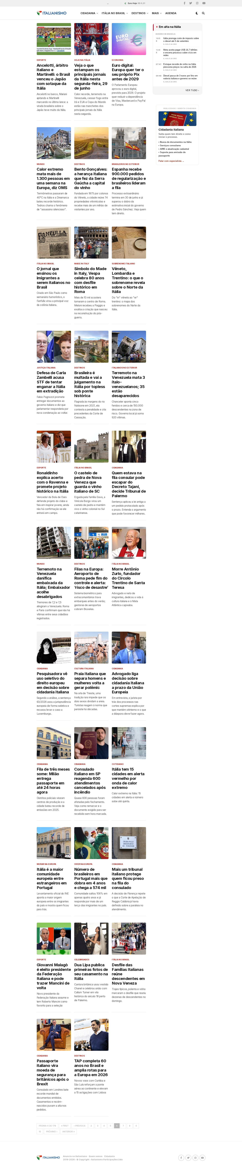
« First (65, 1126)
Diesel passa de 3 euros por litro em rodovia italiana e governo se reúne (180, 77)
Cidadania (88, 13)
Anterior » (68, 1131)
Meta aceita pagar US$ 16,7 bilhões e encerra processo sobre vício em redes (180, 52)
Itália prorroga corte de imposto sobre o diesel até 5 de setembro (181, 39)
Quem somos (95, 1156)
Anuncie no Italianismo (75, 1156)
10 (40, 1131)
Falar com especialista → (171, 161)
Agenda (170, 13)
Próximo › (51, 1131)
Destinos (139, 13)
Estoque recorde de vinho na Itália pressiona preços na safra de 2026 (179, 65)
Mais (155, 13)
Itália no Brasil (113, 13)
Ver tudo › (192, 90)
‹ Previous (79, 1126)
